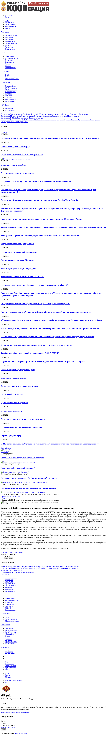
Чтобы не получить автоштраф (15, 146)
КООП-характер (11, 88)
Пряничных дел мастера (12, 411)
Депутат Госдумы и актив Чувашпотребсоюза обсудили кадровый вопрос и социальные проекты (46, 312)
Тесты (7, 673)
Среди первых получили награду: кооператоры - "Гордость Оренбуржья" (35, 304)
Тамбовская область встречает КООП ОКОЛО (22, 277)
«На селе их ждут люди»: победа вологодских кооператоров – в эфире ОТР (35, 285)
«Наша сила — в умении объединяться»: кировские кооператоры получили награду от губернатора (47, 337)
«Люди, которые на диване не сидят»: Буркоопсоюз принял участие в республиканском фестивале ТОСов (50, 328)
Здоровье (8, 95)
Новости (4, 132)
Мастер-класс (10, 56)
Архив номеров (10, 26)
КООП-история (10, 90)
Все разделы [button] (5, 114)
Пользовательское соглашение (18, 713)
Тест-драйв (9, 39)
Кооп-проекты (10, 68)
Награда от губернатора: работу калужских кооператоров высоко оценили (36, 181)
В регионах (9, 60)
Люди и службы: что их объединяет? (18, 468)
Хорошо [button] (4, 713)
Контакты (8, 682)
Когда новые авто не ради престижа (17, 244)
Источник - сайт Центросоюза (12, 552)
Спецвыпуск (9, 64)
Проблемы (9, 37)
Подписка (8, 28)
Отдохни (8, 97)
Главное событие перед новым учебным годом (22, 458)
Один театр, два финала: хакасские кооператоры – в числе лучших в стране (36, 345)
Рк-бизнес (8, 45)
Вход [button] (7, 17)
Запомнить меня (9, 725)
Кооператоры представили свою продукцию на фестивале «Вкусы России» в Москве (40, 235)
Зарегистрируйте (21, 733)
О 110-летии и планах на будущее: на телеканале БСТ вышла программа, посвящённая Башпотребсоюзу (50, 444)
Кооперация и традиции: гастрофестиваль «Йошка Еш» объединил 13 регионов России (41, 219)
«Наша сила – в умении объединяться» (19, 252)
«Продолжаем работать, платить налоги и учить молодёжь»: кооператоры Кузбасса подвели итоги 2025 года (51, 320)
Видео (7, 675)
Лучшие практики (11, 58)
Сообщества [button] (5, 82)
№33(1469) (5, 452)
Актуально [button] (5, 32)
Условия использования (13, 681)
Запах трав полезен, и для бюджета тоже (19, 386)
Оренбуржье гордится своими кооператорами (22, 155)
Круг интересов (11, 99)
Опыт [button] (3, 53)
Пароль (3, 723)
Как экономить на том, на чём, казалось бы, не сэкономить (28, 488)
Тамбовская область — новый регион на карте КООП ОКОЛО (30, 353)
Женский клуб (10, 92)
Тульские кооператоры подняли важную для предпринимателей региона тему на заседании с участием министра (53, 227)
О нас (7, 21)
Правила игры (10, 41)
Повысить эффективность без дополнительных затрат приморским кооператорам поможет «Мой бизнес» (50, 138)
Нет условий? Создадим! (12, 394)
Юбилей (8, 66)
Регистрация (9, 15)
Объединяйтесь (10, 86)
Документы (9, 47)
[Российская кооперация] (25, 11)
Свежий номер (10, 24)
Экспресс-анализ (11, 35)
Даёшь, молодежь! (11, 77)
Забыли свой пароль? (8, 727)
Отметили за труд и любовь (14, 165)
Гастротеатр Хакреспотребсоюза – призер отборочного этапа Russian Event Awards (39, 200)
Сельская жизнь (11, 43)
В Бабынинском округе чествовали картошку (22, 427)
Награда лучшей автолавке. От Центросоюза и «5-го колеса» (29, 478)
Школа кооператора (12, 79)
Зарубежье (9, 108)
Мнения (8, 677)
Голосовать (9, 558)
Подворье (8, 94)
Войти (4, 729)
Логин (3, 721)
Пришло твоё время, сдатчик (14, 403)
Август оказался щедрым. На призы (17, 260)
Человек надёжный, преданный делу (18, 370)
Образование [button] (5, 71)
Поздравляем (10, 49)
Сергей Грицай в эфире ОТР (14, 435)
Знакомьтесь (9, 62)
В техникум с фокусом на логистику (17, 173)
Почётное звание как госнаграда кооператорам (23, 419)
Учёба (7, 75)
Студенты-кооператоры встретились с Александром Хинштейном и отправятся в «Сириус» (43, 361)
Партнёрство (9, 110)
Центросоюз (9, 23)
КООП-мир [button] (5, 105)
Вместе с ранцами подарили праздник (18, 268)
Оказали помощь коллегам (13, 378)
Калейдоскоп (10, 101)
